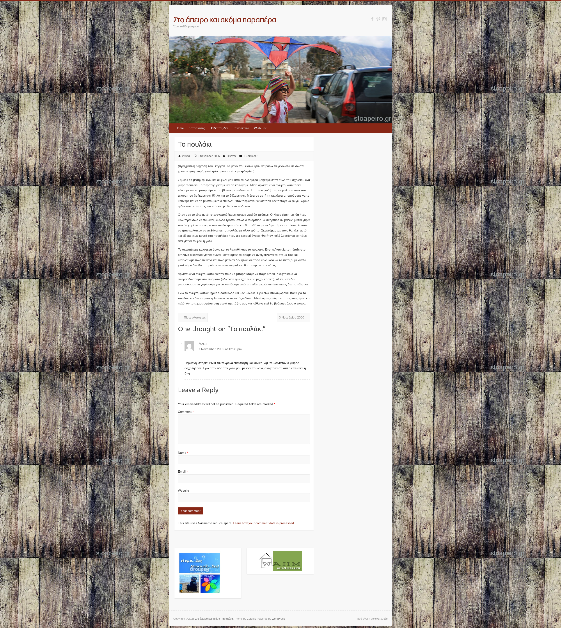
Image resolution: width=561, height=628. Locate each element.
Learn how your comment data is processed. (264, 523)
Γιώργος (231, 156)
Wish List (260, 128)
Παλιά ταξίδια (219, 128)
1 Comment (250, 156)
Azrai (203, 344)
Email (183, 471)
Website (183, 490)
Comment (186, 411)
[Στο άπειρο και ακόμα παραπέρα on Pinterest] (378, 19)
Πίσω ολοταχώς (193, 317)
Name (183, 452)
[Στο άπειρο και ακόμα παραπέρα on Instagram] (384, 19)
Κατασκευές (197, 128)
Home (180, 128)
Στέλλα (186, 156)
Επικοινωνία (241, 128)
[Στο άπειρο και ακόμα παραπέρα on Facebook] (372, 19)
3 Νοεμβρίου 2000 (293, 317)
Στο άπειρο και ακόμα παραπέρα (224, 19)
